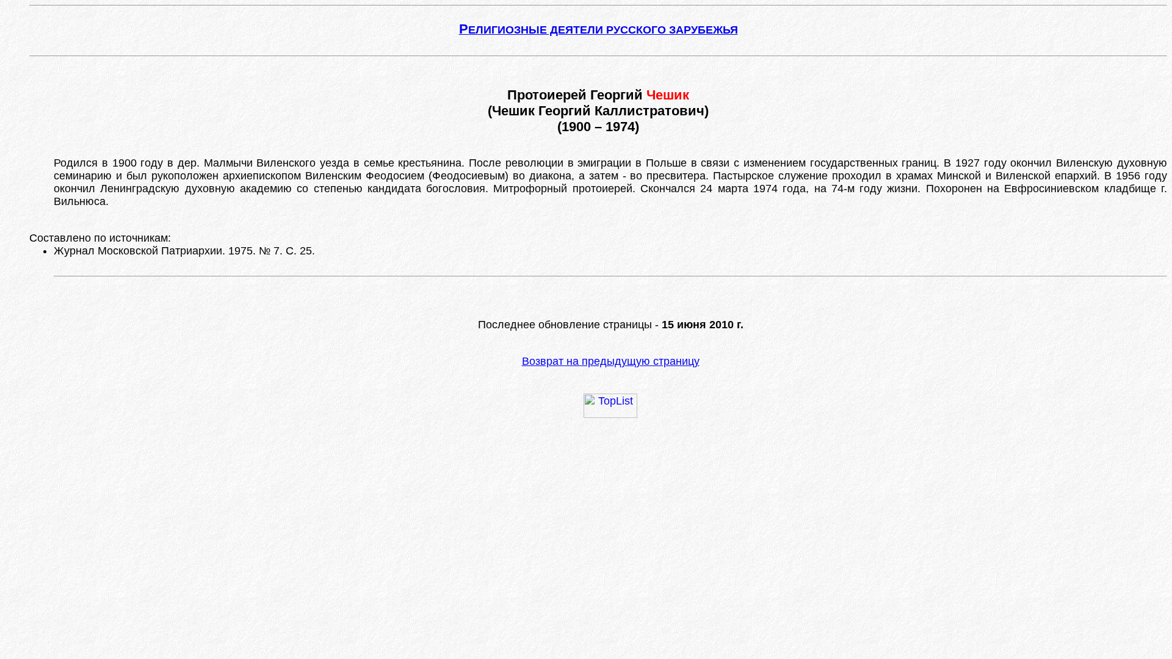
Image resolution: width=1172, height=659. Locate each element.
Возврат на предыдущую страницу (611, 361)
